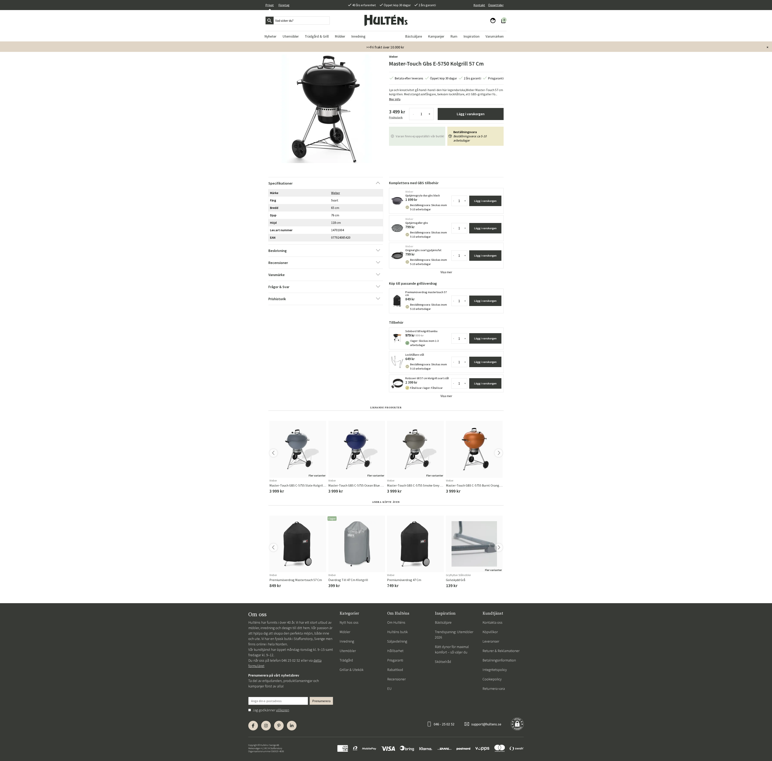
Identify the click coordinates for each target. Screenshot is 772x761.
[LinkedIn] (292, 725)
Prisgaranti (395, 660)
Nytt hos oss (349, 622)
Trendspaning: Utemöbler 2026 (454, 635)
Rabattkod (395, 669)
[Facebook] (253, 725)
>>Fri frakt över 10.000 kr (385, 47)
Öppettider (496, 5)
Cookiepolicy (492, 679)
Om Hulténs (396, 622)
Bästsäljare (443, 622)
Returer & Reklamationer (500, 650)
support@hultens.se (486, 724)
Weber (393, 56)
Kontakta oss (492, 622)
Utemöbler (348, 650)
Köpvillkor (490, 632)
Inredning (347, 641)
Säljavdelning (397, 641)
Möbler (345, 632)
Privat (269, 5)
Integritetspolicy (494, 669)
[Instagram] (266, 725)
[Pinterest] (279, 725)
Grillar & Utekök (351, 669)
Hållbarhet (395, 650)
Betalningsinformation (499, 660)
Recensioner (396, 679)
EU (389, 688)
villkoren (282, 710)
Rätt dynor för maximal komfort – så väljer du (452, 649)
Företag (284, 5)
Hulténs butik (397, 632)
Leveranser (490, 641)
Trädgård (346, 660)
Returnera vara (493, 688)
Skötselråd (443, 661)
